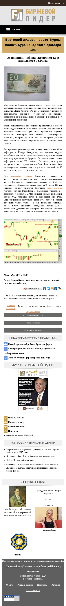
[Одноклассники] (52, 288)
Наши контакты (33, 590)
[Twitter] (48, 288)
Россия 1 (49, 499)
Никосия (17, 554)
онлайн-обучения (54, 188)
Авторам (56, 585)
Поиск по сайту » (56, 3)
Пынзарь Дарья (49, 530)
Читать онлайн (16, 417)
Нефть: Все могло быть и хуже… (21, 460)
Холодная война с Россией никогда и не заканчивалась (31, 456)
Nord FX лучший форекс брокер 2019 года (29, 357)
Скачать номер (16, 422)
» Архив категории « (33, 323)
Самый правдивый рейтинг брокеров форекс (30, 344)
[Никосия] (17, 551)
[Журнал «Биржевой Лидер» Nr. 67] (33, 390)
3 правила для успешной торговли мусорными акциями (32, 464)
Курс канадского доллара (18, 176)
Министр (49, 505)
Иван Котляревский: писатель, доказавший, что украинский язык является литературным (17, 512)
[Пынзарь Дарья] (48, 527)
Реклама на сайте (25, 585)
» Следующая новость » (33, 330)
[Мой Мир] (56, 288)
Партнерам (14, 431)
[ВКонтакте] (44, 288)
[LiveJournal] (60, 288)
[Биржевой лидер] (33, 22)
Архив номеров (16, 426)
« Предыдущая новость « (33, 315)
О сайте (9, 585)
